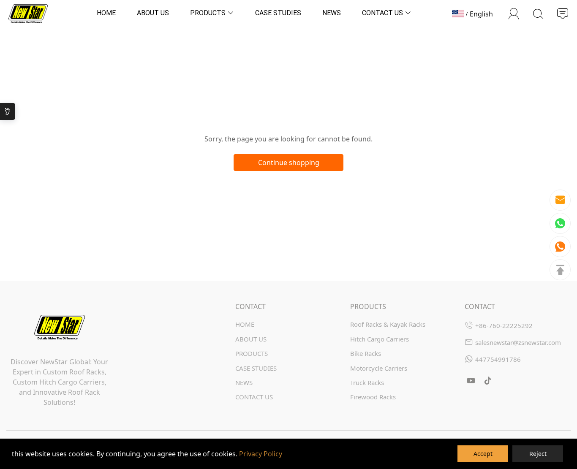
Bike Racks (365, 353)
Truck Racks (367, 382)
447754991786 (498, 359)
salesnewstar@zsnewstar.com (518, 342)
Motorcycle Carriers (378, 368)
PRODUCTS (251, 353)
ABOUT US (251, 339)
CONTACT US (254, 397)
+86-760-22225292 (504, 325)
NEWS (244, 382)
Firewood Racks (373, 397)
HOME (244, 324)
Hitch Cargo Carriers (379, 339)
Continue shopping (288, 162)
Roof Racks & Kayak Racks (387, 324)
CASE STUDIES (256, 368)
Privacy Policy (260, 453)
